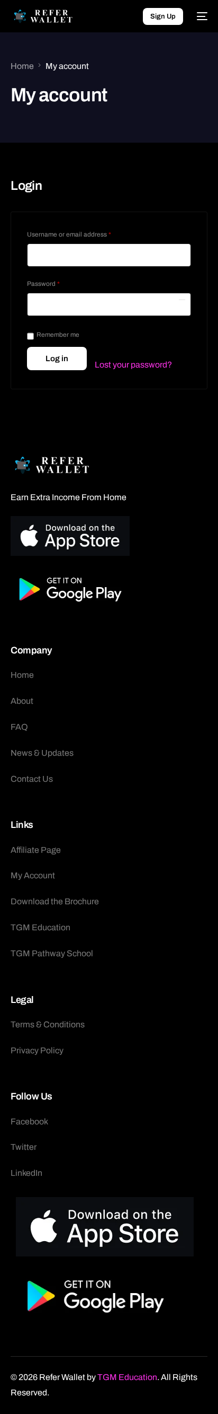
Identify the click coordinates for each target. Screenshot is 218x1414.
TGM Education (127, 1377)
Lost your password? (133, 364)
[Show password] (182, 299)
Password (56, 282)
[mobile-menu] (200, 16)
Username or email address (82, 233)
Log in (57, 358)
